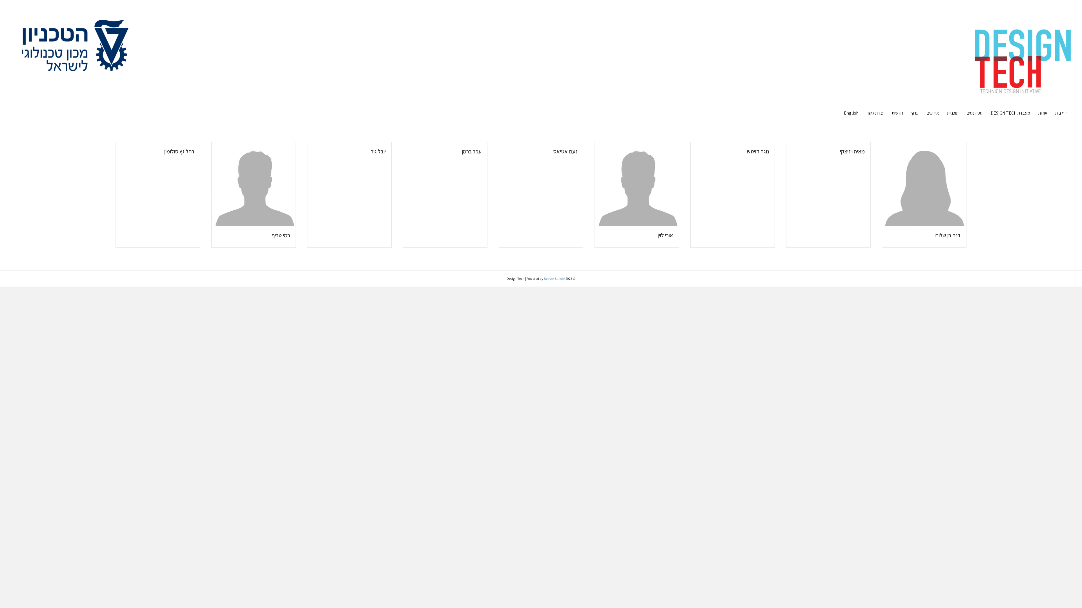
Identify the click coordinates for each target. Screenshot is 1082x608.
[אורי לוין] (637, 183)
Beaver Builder (554, 278)
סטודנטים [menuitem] (975, 113)
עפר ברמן (472, 151)
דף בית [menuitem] (1061, 113)
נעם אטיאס (565, 151)
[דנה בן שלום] (924, 183)
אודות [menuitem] (1042, 113)
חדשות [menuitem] (897, 113)
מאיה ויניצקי (852, 151)
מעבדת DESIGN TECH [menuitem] (1010, 113)
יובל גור (378, 151)
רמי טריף (281, 235)
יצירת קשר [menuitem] (875, 113)
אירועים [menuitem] (933, 113)
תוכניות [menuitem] (953, 113)
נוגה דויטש (758, 151)
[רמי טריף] (254, 183)
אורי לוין (665, 235)
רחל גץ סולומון (179, 151)
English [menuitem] (851, 113)
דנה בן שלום (948, 235)
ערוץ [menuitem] (915, 113)
